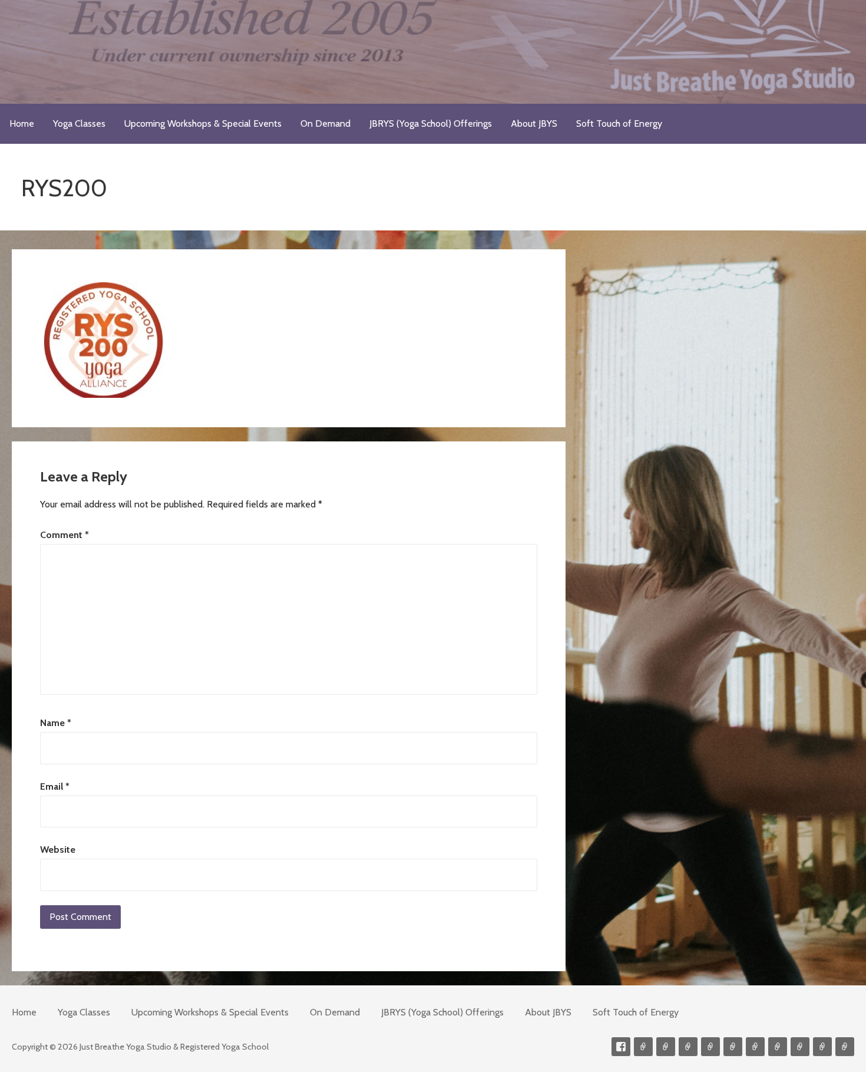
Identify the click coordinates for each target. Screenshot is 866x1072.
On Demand (325, 123)
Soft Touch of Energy (619, 123)
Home (21, 123)
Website (57, 849)
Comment (64, 534)
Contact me (643, 1046)
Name (55, 722)
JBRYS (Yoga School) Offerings (430, 123)
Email (55, 786)
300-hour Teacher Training (710, 1046)
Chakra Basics (844, 1046)
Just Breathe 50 (800, 1046)
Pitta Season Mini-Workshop (688, 1046)
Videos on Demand (665, 1046)
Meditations (732, 1046)
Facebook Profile (621, 1046)
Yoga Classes (79, 123)
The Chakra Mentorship (822, 1046)
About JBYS (534, 123)
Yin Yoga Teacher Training (755, 1046)
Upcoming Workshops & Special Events (203, 123)
